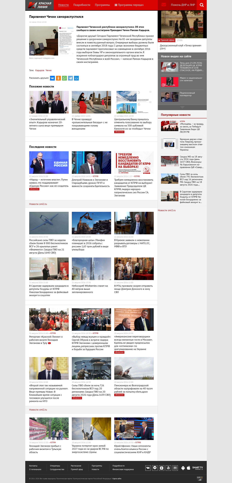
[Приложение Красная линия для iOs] (188, 468)
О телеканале (35, 470)
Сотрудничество (57, 470)
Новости (63, 5)
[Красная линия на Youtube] (168, 468)
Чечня (48, 70)
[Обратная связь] (164, 5)
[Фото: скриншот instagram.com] (51, 41)
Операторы (55, 466)
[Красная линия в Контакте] (148, 468)
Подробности (81, 5)
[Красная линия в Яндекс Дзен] (161, 468)
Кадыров (39, 70)
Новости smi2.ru (38, 204)
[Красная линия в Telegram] (155, 468)
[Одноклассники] (58, 78)
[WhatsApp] (64, 78)
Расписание (76, 466)
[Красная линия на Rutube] (175, 468)
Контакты (33, 466)
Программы (102, 5)
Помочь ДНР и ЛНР (183, 5)
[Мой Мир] (76, 78)
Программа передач (130, 5)
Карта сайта (117, 479)
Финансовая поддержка (123, 470)
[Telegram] (70, 78)
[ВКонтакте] (52, 78)
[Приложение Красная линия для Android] (183, 468)
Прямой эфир (77, 470)
